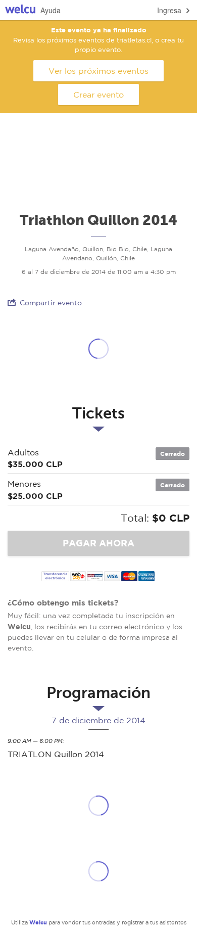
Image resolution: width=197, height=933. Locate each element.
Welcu (20, 10)
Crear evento (98, 94)
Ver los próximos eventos (98, 70)
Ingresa (169, 10)
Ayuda (50, 10)
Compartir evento (51, 303)
